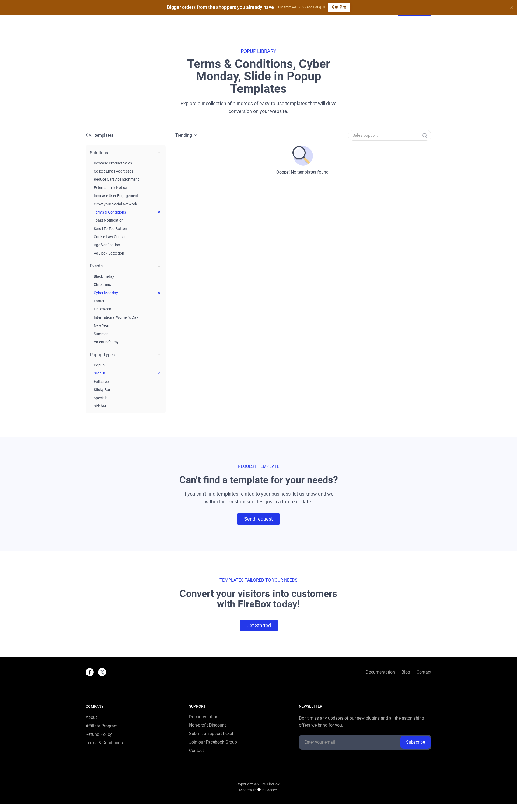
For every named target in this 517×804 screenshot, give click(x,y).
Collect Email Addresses (113, 171)
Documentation (380, 672)
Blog (405, 672)
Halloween (102, 309)
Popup (99, 365)
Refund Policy (99, 734)
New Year (102, 325)
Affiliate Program (102, 726)
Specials (100, 398)
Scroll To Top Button (110, 228)
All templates (100, 135)
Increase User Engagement (116, 196)
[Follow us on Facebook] (90, 672)
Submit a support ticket (211, 733)
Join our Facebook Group (213, 742)
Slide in (99, 373)
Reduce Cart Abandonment (116, 179)
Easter (99, 301)
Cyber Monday (106, 293)
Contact (424, 672)
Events (96, 266)
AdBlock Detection (109, 253)
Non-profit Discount (207, 725)
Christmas (102, 284)
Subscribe (415, 742)
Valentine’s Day (106, 342)
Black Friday (104, 276)
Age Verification (107, 245)
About (91, 717)
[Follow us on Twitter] (102, 672)
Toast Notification (109, 220)
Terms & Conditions (110, 212)
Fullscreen (102, 381)
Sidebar (100, 406)
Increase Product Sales (113, 163)
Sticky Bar (102, 389)
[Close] (511, 7)
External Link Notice (110, 187)
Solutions (99, 152)
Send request (258, 519)
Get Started (258, 625)
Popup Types (102, 354)
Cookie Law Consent (111, 237)
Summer (101, 334)
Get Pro (339, 7)
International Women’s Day (116, 317)
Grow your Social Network (115, 204)
